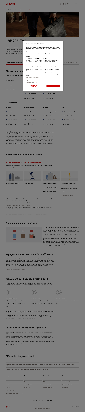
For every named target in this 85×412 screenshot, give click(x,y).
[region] (43, 66)
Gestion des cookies (31, 79)
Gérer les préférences (32, 82)
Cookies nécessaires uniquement (33, 86)
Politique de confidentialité (33, 77)
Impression (29, 80)
